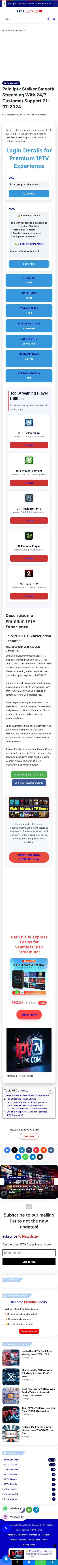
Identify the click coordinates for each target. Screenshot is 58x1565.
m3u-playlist (10, 1489)
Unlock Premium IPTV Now (29, 774)
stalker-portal (11, 1494)
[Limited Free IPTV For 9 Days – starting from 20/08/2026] (10, 1358)
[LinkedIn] (22, 1150)
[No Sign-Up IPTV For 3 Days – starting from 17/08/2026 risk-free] (10, 1433)
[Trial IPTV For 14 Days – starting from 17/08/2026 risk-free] (10, 1414)
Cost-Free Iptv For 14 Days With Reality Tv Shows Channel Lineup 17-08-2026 (38, 1392)
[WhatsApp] (25, 1157)
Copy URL (29, 193)
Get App (29, 445)
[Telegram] (33, 1157)
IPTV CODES (10, 1464)
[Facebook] (7, 1150)
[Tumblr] (29, 1150)
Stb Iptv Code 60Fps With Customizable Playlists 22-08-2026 (27, 1189)
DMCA (45, 1539)
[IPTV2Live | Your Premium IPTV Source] (29, 11)
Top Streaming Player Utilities (21, 1099)
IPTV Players (10, 1479)
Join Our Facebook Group (29, 782)
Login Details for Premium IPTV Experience (27, 1095)
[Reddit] (44, 1150)
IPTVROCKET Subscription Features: (27, 1105)
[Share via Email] (40, 1157)
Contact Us (34, 1534)
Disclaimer (46, 1534)
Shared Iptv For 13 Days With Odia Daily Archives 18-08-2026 (37, 1373)
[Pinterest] (36, 1150)
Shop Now (29, 1014)
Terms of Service (18, 1539)
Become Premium (29, 1331)
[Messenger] (18, 1157)
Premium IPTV (19, 30)
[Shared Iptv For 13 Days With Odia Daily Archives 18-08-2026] (10, 1376)
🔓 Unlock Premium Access (29, 243)
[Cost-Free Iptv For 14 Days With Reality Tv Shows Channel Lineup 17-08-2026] (10, 1395)
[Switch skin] (48, 19)
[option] (29, 1182)
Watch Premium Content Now (29, 857)
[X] (14, 1150)
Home (7, 30)
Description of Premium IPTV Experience (27, 1102)
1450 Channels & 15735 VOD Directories (31, 1109)
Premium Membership (17, 1534)
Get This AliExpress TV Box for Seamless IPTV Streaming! (27, 1113)
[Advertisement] (29, 56)
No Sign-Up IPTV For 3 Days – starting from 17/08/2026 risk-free (38, 1430)
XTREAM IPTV (11, 1469)
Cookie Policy (34, 1539)
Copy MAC (29, 263)
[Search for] (54, 19)
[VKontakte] (51, 1150)
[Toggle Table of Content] (48, 1091)
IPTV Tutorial (10, 1474)
